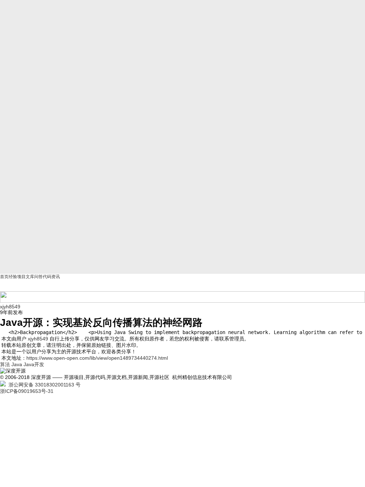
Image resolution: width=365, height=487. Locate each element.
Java (16, 364)
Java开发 (34, 364)
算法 (5, 364)
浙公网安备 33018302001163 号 (43, 385)
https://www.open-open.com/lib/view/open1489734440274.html (97, 358)
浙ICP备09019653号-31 (26, 391)
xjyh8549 (10, 306)
